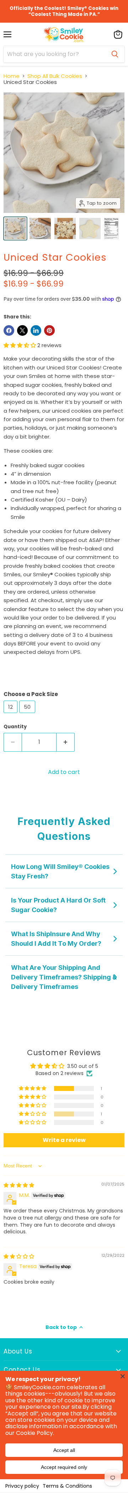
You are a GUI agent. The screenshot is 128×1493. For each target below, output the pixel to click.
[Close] (122, 1376)
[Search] (114, 54)
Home (12, 76)
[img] (19, 1185)
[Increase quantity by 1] (66, 742)
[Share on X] (22, 330)
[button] (20, 345)
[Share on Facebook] (9, 330)
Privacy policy (22, 1485)
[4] (15, 228)
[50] (28, 714)
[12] (11, 714)
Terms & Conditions (67, 1485)
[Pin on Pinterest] (49, 330)
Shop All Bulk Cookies (54, 76)
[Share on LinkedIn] (36, 330)
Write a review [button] (64, 1140)
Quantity (15, 726)
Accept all (64, 1450)
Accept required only (64, 1467)
